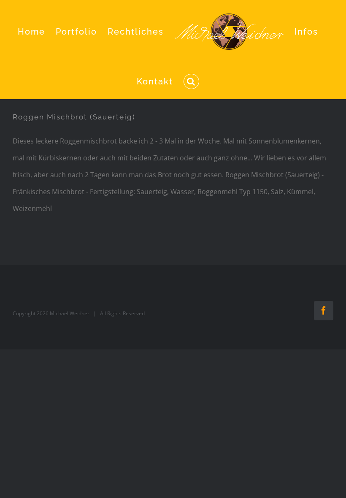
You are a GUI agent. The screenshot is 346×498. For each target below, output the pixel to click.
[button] (191, 81)
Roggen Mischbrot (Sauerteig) (74, 117)
